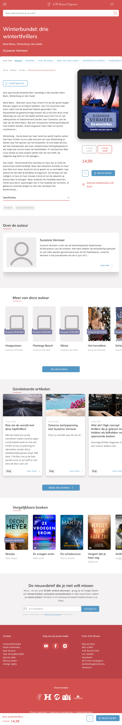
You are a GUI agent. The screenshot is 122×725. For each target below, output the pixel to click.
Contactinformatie (12, 644)
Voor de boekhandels (13, 654)
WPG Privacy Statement (52, 614)
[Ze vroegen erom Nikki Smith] (44, 537)
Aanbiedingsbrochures (93, 664)
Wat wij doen (88, 644)
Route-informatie (11, 647)
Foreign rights (10, 664)
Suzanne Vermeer (25, 207)
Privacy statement (38, 712)
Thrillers (8, 207)
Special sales (9, 657)
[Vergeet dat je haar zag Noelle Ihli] (99, 539)
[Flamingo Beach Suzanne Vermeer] (44, 328)
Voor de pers (9, 650)
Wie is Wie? (87, 647)
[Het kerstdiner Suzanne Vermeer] (99, 328)
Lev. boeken (88, 654)
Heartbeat (87, 657)
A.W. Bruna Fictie (90, 650)
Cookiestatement (84, 712)
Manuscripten (10, 660)
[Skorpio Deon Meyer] (16, 537)
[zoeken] (116, 13)
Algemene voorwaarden (61, 712)
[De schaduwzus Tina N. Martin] (72, 537)
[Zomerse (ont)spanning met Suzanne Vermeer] (65, 435)
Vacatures (87, 667)
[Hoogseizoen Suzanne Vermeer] (16, 328)
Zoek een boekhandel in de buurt (100, 184)
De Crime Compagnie (92, 660)
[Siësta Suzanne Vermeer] (72, 328)
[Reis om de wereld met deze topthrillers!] (22, 435)
